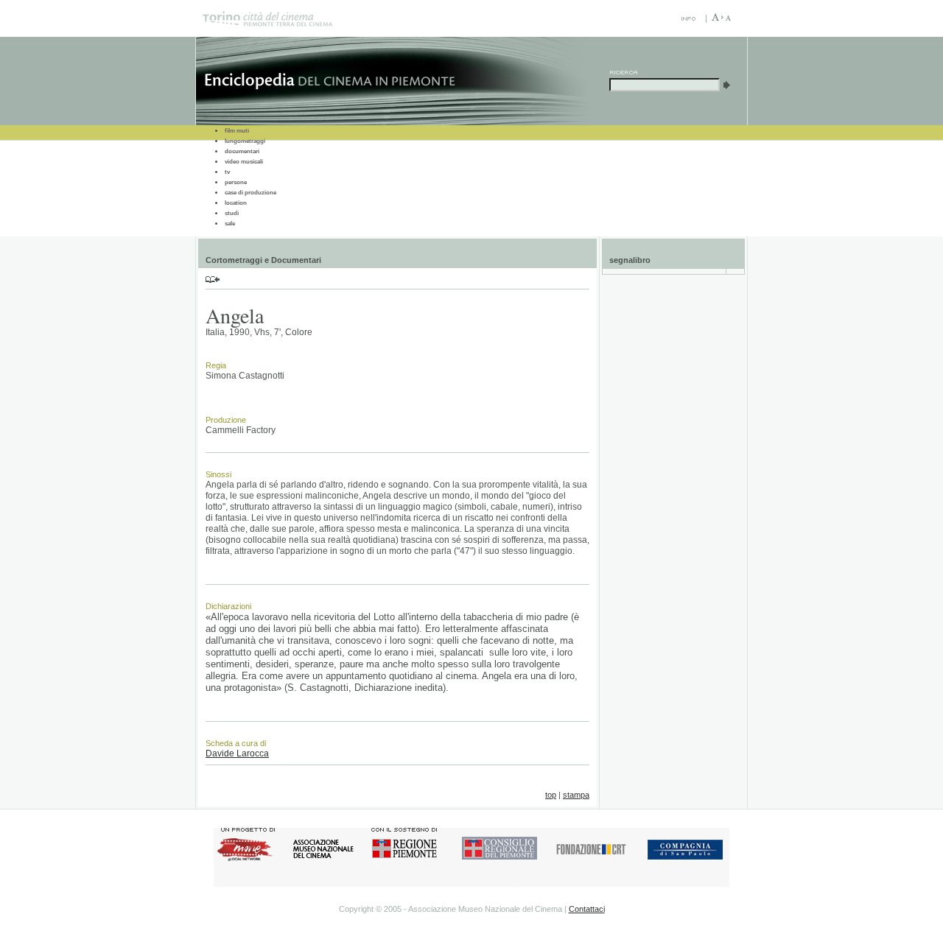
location (236, 203)
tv (227, 172)
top (550, 794)
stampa (576, 794)
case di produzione (250, 192)
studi (232, 213)
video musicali (244, 161)
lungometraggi (245, 141)
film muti (237, 130)
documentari (242, 151)
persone (236, 182)
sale (230, 223)
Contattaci (587, 908)
